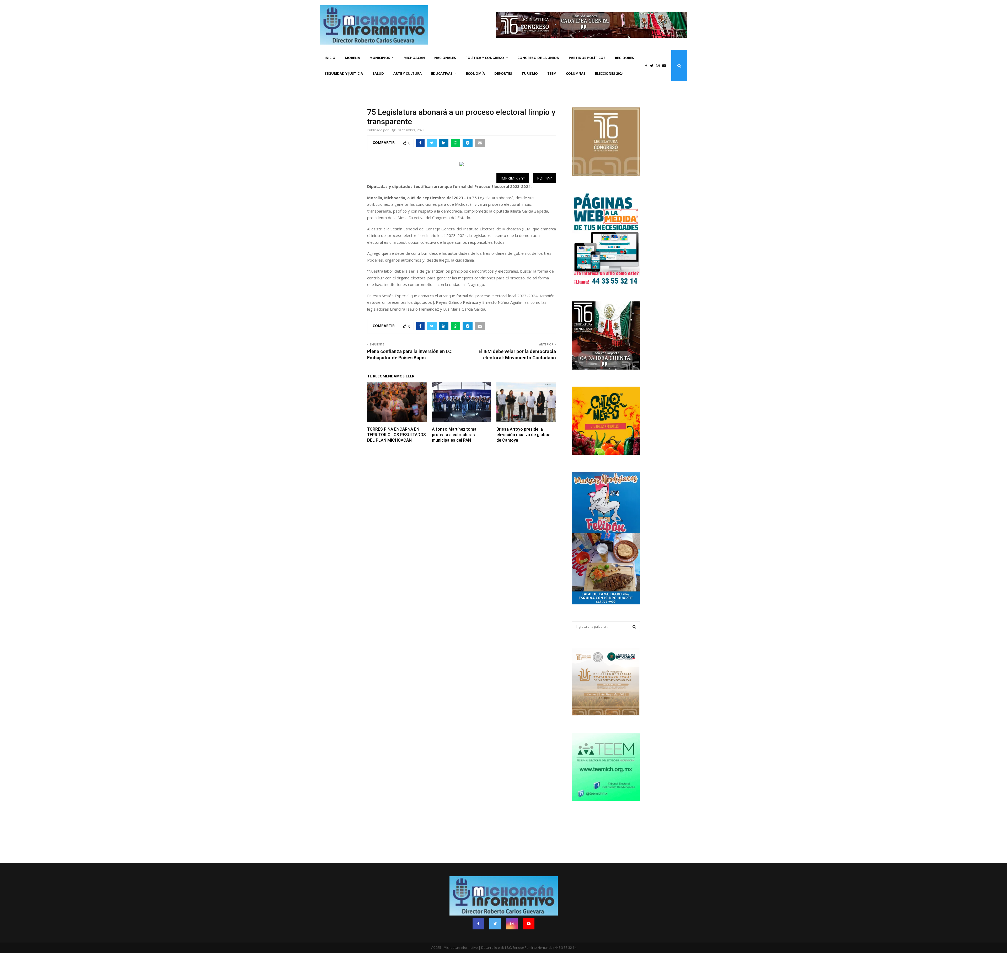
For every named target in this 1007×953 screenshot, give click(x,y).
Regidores (624, 57)
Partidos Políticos (587, 57)
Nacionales (445, 57)
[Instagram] (659, 66)
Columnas (576, 73)
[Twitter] (653, 66)
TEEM (551, 73)
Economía (475, 73)
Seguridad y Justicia (344, 73)
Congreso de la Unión (538, 57)
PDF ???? (544, 178)
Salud (378, 73)
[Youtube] (665, 66)
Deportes (503, 73)
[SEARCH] (634, 626)
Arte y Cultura (407, 73)
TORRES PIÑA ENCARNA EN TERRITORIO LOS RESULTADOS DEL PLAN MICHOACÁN (396, 435)
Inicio (330, 57)
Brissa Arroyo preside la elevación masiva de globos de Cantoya (523, 435)
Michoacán (414, 57)
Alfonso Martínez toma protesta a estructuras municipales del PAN (454, 435)
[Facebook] (647, 66)
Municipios (379, 57)
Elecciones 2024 (609, 73)
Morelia (352, 57)
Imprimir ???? (513, 178)
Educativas (442, 73)
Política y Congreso (484, 57)
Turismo (530, 73)
